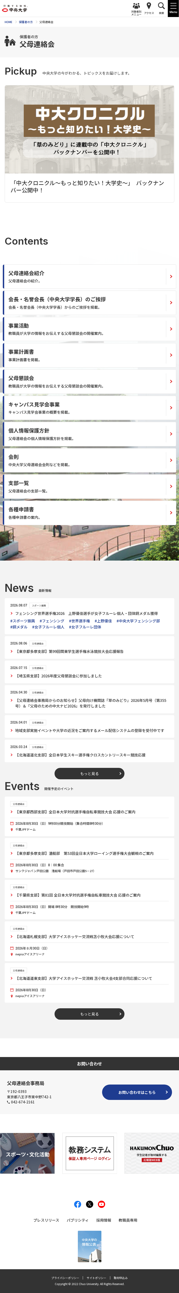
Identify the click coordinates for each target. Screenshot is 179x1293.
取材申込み (121, 1278)
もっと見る (89, 773)
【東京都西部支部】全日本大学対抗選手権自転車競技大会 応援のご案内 (75, 812)
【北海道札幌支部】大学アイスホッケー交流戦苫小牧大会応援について (74, 936)
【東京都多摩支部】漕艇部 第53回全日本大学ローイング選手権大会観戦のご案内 (84, 853)
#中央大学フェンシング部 (138, 621)
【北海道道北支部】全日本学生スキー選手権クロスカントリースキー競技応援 (80, 755)
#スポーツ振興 (22, 621)
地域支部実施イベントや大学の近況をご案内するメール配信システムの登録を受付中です (89, 730)
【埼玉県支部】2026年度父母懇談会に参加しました (58, 676)
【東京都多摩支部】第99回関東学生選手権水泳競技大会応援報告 (69, 651)
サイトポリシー (96, 1278)
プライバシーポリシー (65, 1278)
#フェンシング (52, 621)
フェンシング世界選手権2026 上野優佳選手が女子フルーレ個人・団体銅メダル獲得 (86, 613)
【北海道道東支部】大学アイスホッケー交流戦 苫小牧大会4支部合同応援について (83, 978)
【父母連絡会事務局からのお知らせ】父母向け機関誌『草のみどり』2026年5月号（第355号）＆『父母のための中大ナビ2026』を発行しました (90, 703)
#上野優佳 (103, 621)
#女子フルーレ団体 (85, 627)
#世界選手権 (79, 621)
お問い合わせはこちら (137, 1092)
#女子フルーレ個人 (48, 627)
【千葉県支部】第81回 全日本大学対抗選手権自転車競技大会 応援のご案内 (78, 895)
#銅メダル (19, 627)
